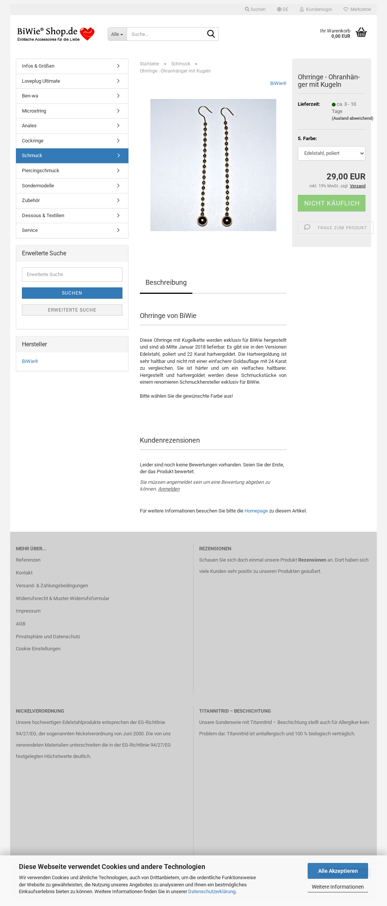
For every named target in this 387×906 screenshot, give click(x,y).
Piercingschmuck (40, 170)
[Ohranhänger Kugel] (213, 165)
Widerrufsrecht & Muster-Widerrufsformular (62, 598)
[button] (282, 9)
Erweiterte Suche (72, 310)
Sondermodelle (38, 185)
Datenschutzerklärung (211, 891)
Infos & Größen (38, 66)
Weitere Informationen (338, 887)
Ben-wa (30, 96)
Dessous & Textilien (43, 215)
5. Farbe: (307, 138)
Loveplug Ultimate (41, 81)
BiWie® (278, 83)
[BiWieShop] (56, 34)
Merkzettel (359, 9)
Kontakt (24, 573)
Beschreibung (166, 282)
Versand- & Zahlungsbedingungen (52, 585)
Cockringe (32, 141)
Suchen (72, 293)
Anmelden (169, 489)
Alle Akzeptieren (338, 871)
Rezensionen (312, 560)
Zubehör (31, 200)
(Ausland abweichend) (352, 118)
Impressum (28, 611)
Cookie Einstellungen (38, 648)
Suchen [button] (257, 9)
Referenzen (28, 560)
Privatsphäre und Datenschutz (48, 636)
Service (30, 230)
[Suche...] (211, 34)
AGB (20, 624)
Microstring (34, 111)
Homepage (256, 511)
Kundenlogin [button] (318, 9)
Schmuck (32, 155)
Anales (29, 125)
